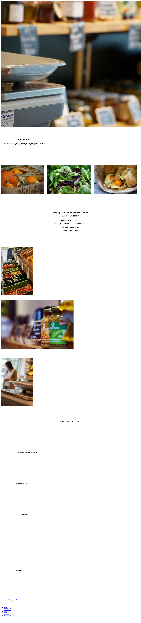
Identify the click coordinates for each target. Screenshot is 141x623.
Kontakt (7, 599)
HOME (5, 607)
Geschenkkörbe (7, 610)
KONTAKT (6, 612)
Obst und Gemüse (8, 608)
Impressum (12, 599)
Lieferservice (7, 611)
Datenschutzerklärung (21, 599)
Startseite (3, 599)
